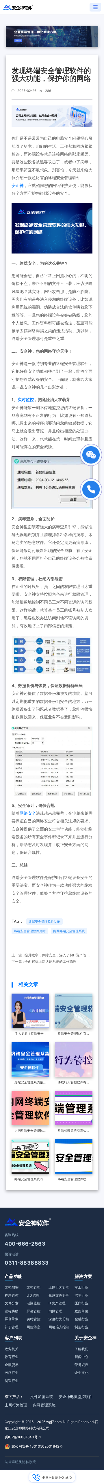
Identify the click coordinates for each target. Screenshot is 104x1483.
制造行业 (81, 1327)
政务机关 (11, 1349)
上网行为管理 (59, 1287)
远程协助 (11, 1311)
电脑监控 (33, 1303)
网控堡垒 (33, 1327)
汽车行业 (81, 1295)
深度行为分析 (59, 1319)
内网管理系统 (44, 1405)
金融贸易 (11, 1365)
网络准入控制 (59, 1327)
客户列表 (13, 1337)
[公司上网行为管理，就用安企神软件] (52, 115)
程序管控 (11, 1295)
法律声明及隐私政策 (20, 1462)
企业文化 (81, 1372)
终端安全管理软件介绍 (30, 931)
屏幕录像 (11, 1319)
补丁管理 (11, 1327)
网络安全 (28, 813)
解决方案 (83, 1276)
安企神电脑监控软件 (75, 1396)
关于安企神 (86, 1337)
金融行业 (81, 1319)
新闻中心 (81, 1357)
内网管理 (55, 1311)
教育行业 (11, 1357)
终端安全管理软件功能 (44, 922)
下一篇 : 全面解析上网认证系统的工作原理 (44, 962)
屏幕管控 (33, 1311)
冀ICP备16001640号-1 (23, 1437)
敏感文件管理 (59, 1295)
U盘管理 (33, 1295)
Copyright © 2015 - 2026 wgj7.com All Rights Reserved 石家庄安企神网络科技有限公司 (51, 1425)
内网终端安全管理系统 (69, 931)
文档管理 (33, 1287)
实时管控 (33, 1319)
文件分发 (11, 1303)
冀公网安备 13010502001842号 (37, 1446)
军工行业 (81, 1287)
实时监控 (26, 399)
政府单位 (81, 1311)
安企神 (18, 185)
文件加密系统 (41, 1396)
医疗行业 (81, 1303)
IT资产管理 (57, 1303)
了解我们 (81, 1349)
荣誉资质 (81, 1365)
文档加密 (11, 1287)
